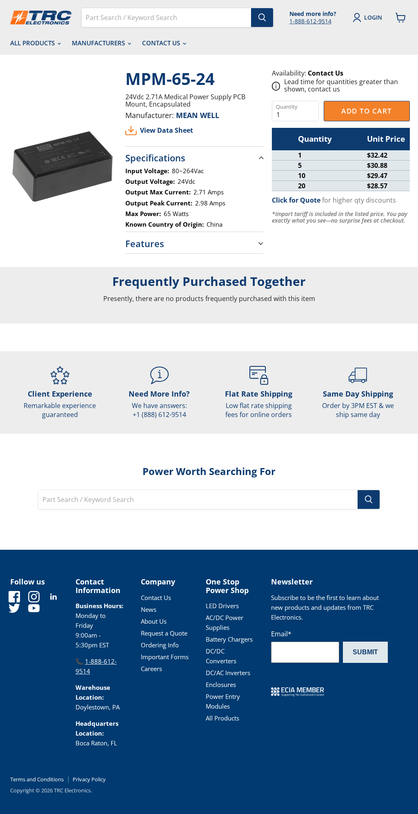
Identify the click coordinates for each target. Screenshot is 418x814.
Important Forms (165, 657)
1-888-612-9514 (310, 21)
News (148, 609)
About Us (154, 621)
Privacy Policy (89, 779)
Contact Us (162, 43)
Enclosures (221, 684)
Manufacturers (99, 43)
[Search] (262, 17)
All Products (33, 43)
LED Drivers (222, 606)
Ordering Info (160, 645)
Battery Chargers (229, 639)
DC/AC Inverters (228, 673)
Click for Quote (296, 200)
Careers (151, 669)
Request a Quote (164, 633)
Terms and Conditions (37, 779)
